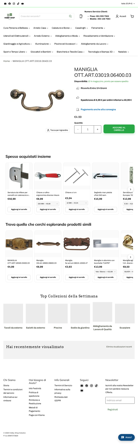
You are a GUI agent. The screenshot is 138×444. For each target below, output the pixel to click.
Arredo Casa (40, 28)
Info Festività (35, 388)
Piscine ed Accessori (65, 44)
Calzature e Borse (61, 28)
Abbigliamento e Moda (66, 36)
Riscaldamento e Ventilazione (98, 36)
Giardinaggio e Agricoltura (16, 44)
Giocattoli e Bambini (41, 52)
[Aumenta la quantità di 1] (97, 129)
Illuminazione (42, 44)
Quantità (78, 123)
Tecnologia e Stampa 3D (100, 52)
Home (6, 61)
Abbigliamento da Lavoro (94, 44)
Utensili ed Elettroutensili (16, 36)
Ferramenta (97, 28)
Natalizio (122, 52)
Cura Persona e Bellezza (15, 28)
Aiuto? (128, 437)
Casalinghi (80, 28)
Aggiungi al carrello (19, 209)
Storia (6, 385)
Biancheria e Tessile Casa (70, 52)
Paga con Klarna (37, 415)
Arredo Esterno (42, 36)
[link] (19, 188)
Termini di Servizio (63, 385)
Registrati (113, 409)
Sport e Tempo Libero (14, 52)
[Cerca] (70, 16)
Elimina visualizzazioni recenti (119, 347)
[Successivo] (131, 189)
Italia (126, 4)
